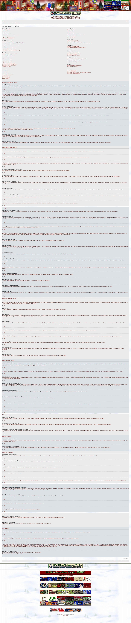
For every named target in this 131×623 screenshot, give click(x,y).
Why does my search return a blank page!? (74, 53)
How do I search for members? (72, 54)
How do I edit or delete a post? (7, 54)
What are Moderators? (70, 30)
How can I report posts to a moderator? (8, 63)
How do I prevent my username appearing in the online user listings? (13, 42)
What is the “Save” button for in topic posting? (9, 64)
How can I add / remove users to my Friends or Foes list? (76, 47)
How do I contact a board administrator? (73, 73)
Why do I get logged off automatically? (8, 37)
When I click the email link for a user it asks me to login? (11, 50)
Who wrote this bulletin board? (72, 70)
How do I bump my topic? (6, 66)
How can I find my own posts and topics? (73, 55)
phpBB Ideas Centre (52, 538)
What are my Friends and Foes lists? (73, 46)
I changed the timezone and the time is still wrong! (10, 44)
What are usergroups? (70, 31)
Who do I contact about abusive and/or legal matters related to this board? (79, 72)
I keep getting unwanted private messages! (74, 41)
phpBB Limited (33, 532)
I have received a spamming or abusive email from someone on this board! (79, 42)
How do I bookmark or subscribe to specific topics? (75, 59)
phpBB (115, 176)
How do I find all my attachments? (72, 66)
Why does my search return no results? (73, 52)
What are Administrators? (71, 29)
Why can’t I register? (5, 31)
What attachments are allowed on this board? (74, 65)
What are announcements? (6, 75)
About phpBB (81, 532)
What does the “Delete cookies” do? (8, 38)
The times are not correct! (6, 43)
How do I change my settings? (7, 41)
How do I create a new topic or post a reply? (9, 53)
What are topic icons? (5, 78)
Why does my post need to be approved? (9, 65)
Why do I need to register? (6, 29)
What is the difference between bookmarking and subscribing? (77, 58)
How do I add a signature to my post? (8, 55)
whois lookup (78, 544)
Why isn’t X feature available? (71, 71)
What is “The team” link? (71, 37)
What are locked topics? (6, 77)
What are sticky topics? (6, 76)
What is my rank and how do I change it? (9, 49)
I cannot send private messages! (72, 40)
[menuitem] (3, 21)
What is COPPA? (5, 30)
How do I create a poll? (6, 56)
